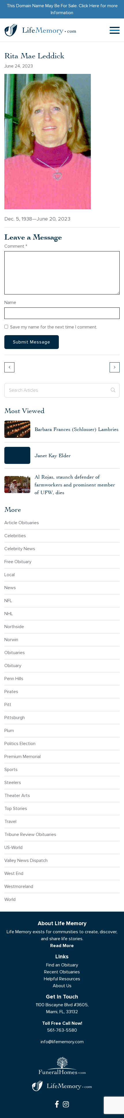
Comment (15, 246)
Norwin (11, 639)
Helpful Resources (62, 978)
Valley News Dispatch (26, 860)
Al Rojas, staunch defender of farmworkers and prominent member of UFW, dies (75, 484)
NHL (8, 613)
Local (9, 574)
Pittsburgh (14, 717)
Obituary (12, 665)
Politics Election (19, 743)
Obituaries (14, 652)
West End (13, 873)
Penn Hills (13, 678)
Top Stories (15, 808)
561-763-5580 (62, 1030)
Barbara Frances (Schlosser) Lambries (77, 429)
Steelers (12, 782)
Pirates (11, 691)
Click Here (89, 5)
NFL (8, 600)
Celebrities (15, 535)
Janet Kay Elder (53, 455)
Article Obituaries (21, 522)
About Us (62, 985)
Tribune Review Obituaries (30, 834)
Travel (10, 821)
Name (10, 302)
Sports (11, 769)
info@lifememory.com (62, 1041)
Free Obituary (17, 561)
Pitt (7, 704)
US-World (13, 847)
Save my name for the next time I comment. (53, 327)
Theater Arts (17, 795)
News (10, 587)
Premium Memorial (22, 756)
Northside (14, 626)
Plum (9, 730)
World (10, 899)
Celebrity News (19, 548)
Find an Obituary (62, 965)
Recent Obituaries (62, 972)
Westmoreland (18, 886)
